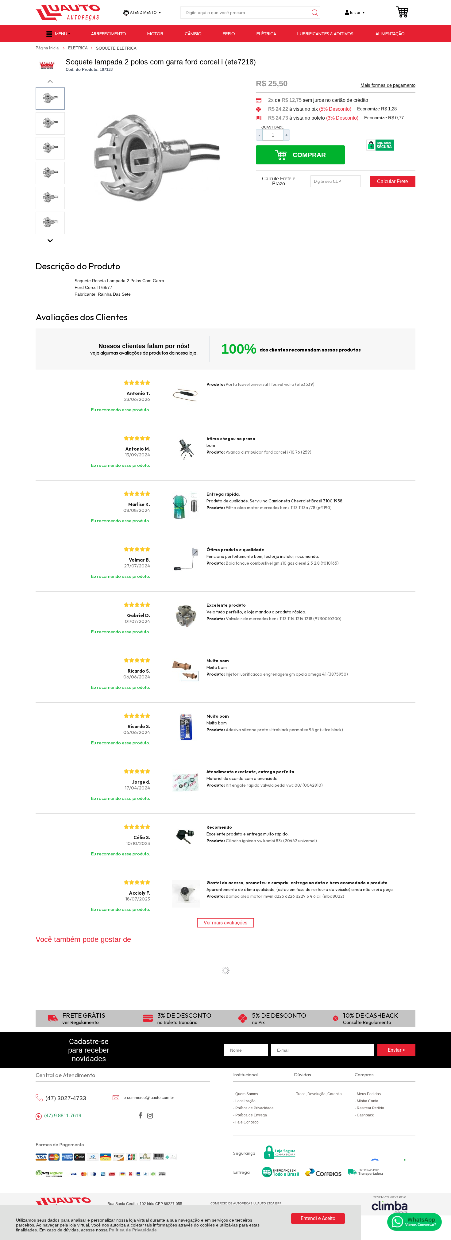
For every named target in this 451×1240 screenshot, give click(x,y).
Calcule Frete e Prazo (278, 181)
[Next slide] (50, 239)
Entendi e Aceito (318, 1218)
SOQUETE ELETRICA (116, 48)
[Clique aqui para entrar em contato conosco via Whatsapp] (414, 1222)
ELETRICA (78, 48)
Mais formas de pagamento (387, 85)
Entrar (355, 12)
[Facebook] (140, 1115)
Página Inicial (48, 48)
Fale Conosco (247, 1122)
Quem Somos (246, 1094)
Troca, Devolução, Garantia (319, 1094)
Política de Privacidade (133, 1229)
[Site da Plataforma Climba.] (390, 1204)
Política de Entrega (251, 1115)
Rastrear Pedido (370, 1108)
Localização (245, 1101)
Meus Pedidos (369, 1094)
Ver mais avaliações (225, 923)
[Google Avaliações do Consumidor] (390, 1152)
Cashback (365, 1115)
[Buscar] (314, 12)
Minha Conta (367, 1101)
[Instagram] (149, 1115)
